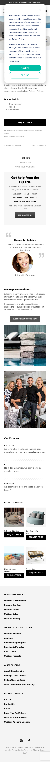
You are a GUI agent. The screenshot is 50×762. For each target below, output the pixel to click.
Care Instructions (25, 167)
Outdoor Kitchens (12, 633)
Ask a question (25, 215)
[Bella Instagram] (21, 741)
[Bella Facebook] (29, 741)
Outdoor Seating (12, 618)
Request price (25, 122)
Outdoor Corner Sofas (24, 130)
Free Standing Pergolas (15, 642)
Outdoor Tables (11, 609)
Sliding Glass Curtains (14, 680)
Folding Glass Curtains (15, 675)
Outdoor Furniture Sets (15, 600)
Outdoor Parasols (12, 656)
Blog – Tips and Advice (15, 713)
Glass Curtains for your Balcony (19, 684)
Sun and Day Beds (12, 605)
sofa (22, 136)
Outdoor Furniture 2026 (15, 717)
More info (25, 158)
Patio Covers (10, 651)
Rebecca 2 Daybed (11, 531)
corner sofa (14, 136)
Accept (25, 68)
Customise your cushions (25, 319)
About (7, 708)
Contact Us (9, 704)
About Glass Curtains (14, 671)
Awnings (8, 638)
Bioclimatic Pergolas (14, 647)
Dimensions (25, 163)
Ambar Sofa (30, 569)
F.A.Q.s (7, 699)
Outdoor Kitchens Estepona (17, 722)
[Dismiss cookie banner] (40, 10)
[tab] (25, 158)
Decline (25, 75)
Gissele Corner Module (10, 570)
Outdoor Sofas (11, 614)
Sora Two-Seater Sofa (32, 532)
